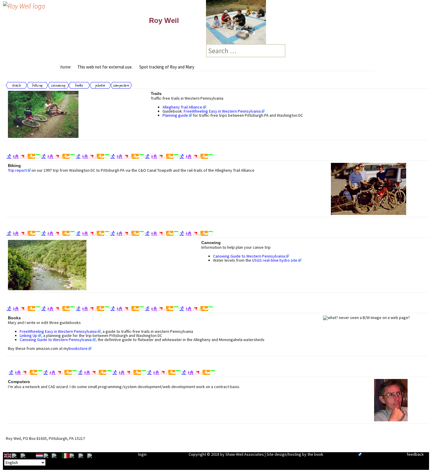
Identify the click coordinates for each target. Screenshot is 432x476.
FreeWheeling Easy (341, 454)
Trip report (17, 170)
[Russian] (82, 455)
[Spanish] (92, 455)
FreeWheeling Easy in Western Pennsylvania (222, 111)
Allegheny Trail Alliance (182, 107)
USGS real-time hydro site (274, 260)
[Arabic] (16, 455)
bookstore (78, 348)
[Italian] (65, 455)
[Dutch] (39, 455)
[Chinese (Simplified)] (28, 455)
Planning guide (175, 115)
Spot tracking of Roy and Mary (166, 67)
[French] (47, 455)
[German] (57, 455)
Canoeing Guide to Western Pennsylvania (249, 256)
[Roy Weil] (24, 5)
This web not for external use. (105, 67)
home (65, 67)
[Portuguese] (73, 455)
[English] (8, 455)
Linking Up (28, 335)
